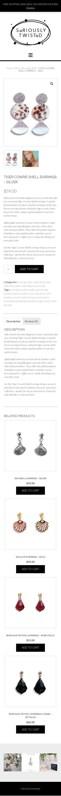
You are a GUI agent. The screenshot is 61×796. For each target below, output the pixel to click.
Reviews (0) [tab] (31, 321)
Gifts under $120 (29, 68)
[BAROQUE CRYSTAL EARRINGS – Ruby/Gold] (30, 602)
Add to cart (29, 269)
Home (9, 68)
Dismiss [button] (30, 7)
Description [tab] (13, 321)
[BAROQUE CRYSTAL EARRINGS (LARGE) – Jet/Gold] (30, 681)
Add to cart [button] (30, 490)
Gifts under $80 (23, 285)
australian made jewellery (23, 289)
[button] (52, 84)
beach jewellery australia (26, 293)
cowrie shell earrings (24, 297)
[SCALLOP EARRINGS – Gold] (30, 524)
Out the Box (35, 788)
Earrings (22, 282)
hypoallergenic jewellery (26, 301)
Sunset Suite (39, 285)
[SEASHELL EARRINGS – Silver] (30, 445)
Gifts (16, 68)
